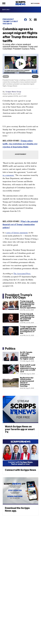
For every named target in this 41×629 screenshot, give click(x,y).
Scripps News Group (13, 92)
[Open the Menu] (4, 3)
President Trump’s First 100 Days (10, 21)
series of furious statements (17, 232)
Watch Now (34, 3)
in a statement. (8, 175)
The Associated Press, (22, 273)
